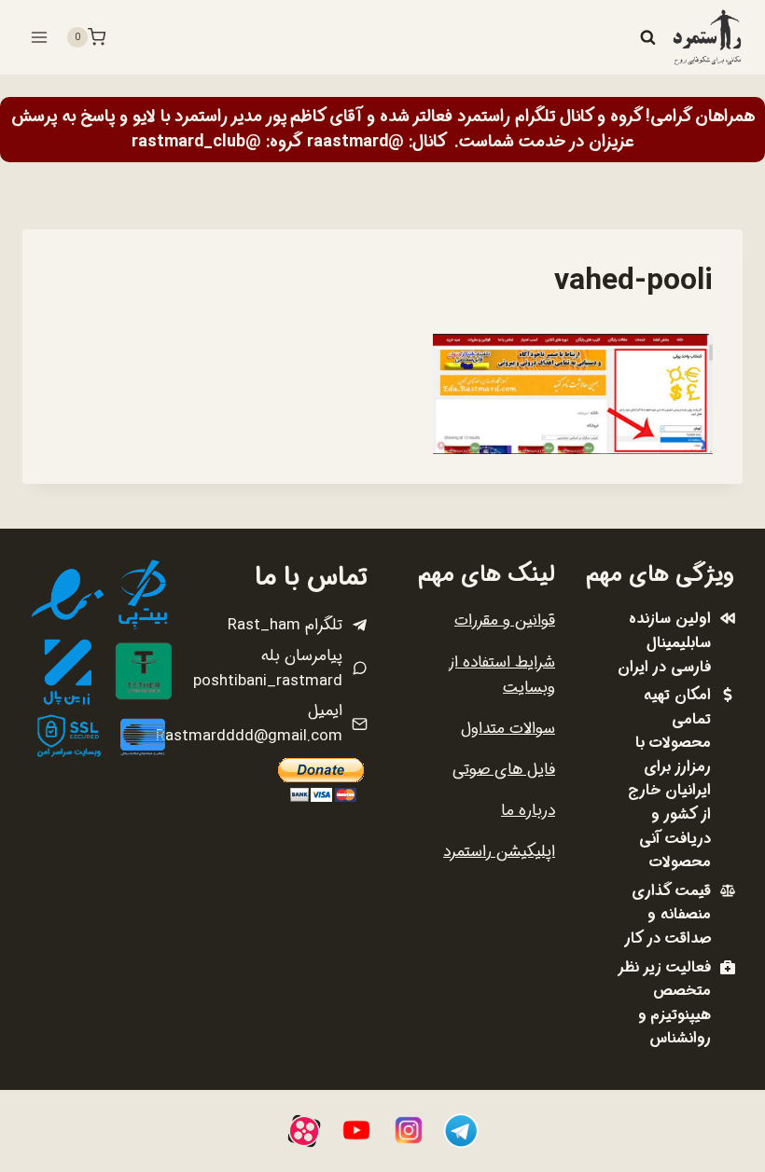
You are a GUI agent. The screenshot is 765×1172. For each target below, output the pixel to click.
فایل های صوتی (503, 769)
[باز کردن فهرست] (39, 36)
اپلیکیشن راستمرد (499, 851)
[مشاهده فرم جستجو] (647, 37)
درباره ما (528, 810)
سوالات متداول (508, 728)
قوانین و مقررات (504, 620)
